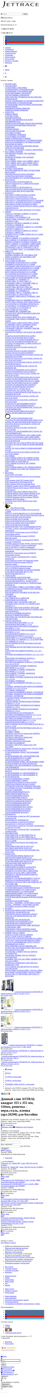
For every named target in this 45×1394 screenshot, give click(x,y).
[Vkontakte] (6, 40)
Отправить (5, 1148)
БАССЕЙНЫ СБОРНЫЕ (14, 152)
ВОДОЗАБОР (10, 180)
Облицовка (9, 55)
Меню (7, 70)
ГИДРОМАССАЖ (11, 236)
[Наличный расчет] (8, 1331)
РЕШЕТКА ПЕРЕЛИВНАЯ (15, 865)
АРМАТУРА (9, 112)
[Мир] (7, 1325)
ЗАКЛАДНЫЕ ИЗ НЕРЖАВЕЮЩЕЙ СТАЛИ (21, 278)
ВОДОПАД (9, 193)
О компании (9, 49)
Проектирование (11, 51)
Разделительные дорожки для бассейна (19, 1259)
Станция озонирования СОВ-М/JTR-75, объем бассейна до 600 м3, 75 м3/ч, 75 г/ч (21, 1028)
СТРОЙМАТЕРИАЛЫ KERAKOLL (18, 886)
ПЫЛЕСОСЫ (10, 854)
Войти (3, 1365)
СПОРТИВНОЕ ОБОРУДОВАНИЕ (18, 577)
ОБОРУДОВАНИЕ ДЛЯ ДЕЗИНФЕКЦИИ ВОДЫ (23, 527)
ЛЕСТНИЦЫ (10, 456)
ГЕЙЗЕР (8, 212)
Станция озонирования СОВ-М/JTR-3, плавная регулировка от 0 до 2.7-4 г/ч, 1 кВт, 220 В (21, 1046)
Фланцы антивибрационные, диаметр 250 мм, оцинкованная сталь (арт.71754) (17, 1222)
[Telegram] (6, 44)
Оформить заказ (7, 1386)
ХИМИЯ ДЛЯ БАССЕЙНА (15, 933)
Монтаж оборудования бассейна (16, 1248)
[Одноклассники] (7, 1094)
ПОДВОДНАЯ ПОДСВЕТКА (15, 750)
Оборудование (10, 57)
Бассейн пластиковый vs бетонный (17, 1256)
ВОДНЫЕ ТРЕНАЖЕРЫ (14, 168)
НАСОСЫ (8, 503)
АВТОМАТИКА (11, 86)
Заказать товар (7, 1127)
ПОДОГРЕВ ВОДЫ (12, 777)
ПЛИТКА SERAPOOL (13, 621)
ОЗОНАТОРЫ (10, 575)
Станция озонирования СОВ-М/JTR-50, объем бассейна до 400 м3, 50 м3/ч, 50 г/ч (22, 1010)
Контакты (8, 63)
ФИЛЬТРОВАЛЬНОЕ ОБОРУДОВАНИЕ (20, 910)
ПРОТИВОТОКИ (11, 833)
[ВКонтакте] (2, 1094)
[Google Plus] (9, 1094)
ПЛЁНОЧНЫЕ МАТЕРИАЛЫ (16, 600)
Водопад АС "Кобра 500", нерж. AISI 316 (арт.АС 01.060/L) (22, 1167)
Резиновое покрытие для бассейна (17, 1263)
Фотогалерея (9, 59)
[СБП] (7, 1327)
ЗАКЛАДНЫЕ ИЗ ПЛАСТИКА (16, 309)
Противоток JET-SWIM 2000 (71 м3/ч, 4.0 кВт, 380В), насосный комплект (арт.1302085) (20, 1185)
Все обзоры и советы (8, 1243)
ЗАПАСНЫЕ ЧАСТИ (13, 330)
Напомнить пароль (7, 1367)
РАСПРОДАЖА (11, 84)
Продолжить (6, 1384)
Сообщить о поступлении (24, 1127)
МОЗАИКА (9, 473)
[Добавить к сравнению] (2, 1178)
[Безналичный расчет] (13, 1333)
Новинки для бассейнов (13, 1252)
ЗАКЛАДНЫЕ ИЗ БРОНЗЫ (15, 261)
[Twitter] (4, 1094)
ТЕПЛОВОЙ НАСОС (13, 259)
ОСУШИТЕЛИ (10, 596)
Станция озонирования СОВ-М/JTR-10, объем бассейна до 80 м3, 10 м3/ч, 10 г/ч (22, 993)
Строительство (10, 53)
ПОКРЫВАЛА (10, 814)
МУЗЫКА (8, 908)
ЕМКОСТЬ (9, 251)
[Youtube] (5, 42)
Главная (8, 47)
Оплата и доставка (11, 61)
